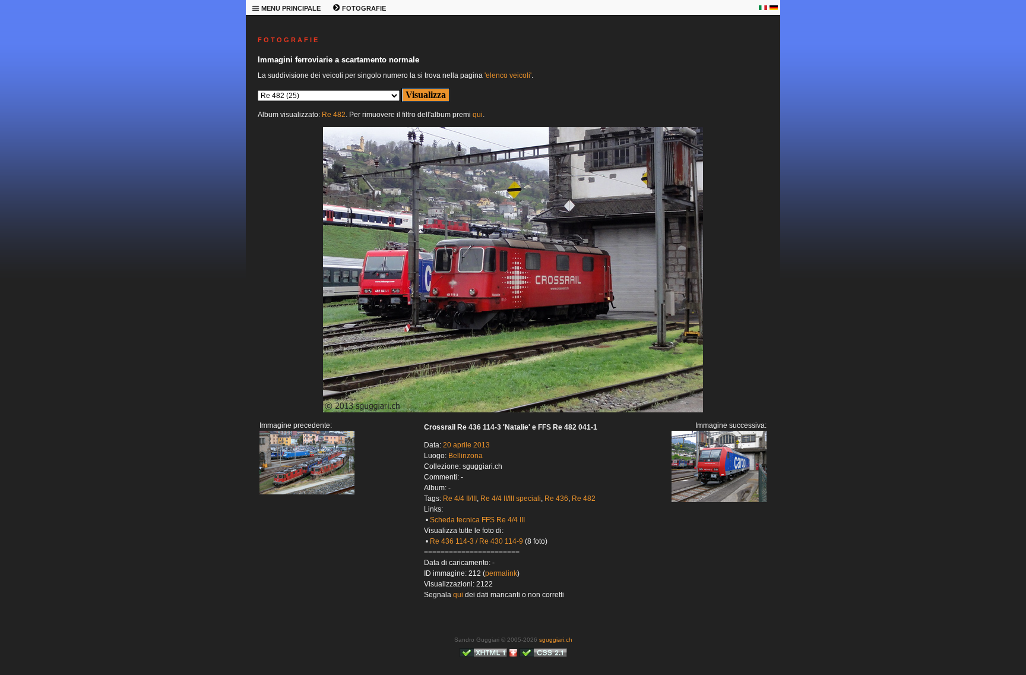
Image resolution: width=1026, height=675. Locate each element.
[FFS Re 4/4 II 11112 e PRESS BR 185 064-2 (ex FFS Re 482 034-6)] (306, 492)
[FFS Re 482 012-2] (513, 410)
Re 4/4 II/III (460, 498)
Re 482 (334, 115)
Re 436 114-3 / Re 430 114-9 (476, 541)
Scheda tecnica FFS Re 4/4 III (477, 520)
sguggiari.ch (555, 639)
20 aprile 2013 (466, 445)
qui (478, 115)
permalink (501, 573)
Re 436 (556, 498)
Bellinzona (465, 456)
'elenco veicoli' (507, 75)
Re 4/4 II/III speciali (510, 498)
